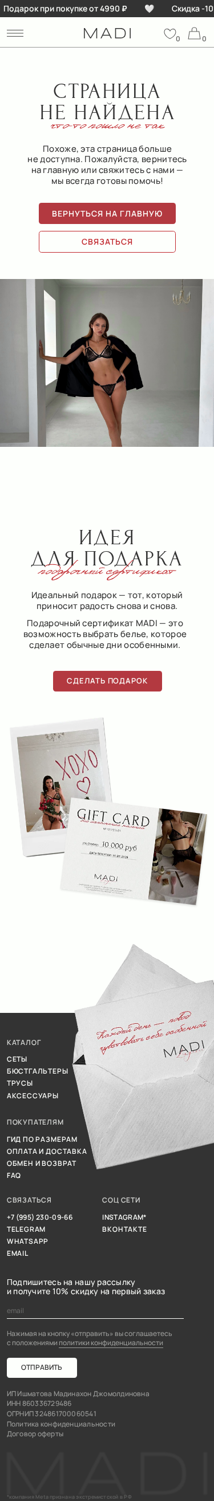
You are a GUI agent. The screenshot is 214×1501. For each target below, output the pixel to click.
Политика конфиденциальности (61, 1424)
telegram (26, 1229)
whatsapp (28, 1241)
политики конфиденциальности (111, 1342)
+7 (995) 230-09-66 (39, 1217)
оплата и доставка (47, 1151)
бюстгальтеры (37, 1071)
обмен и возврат (41, 1163)
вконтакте (124, 1229)
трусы (20, 1083)
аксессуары (33, 1096)
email (18, 1253)
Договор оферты (35, 1434)
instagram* (124, 1217)
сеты (17, 1059)
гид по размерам (42, 1139)
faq (14, 1175)
